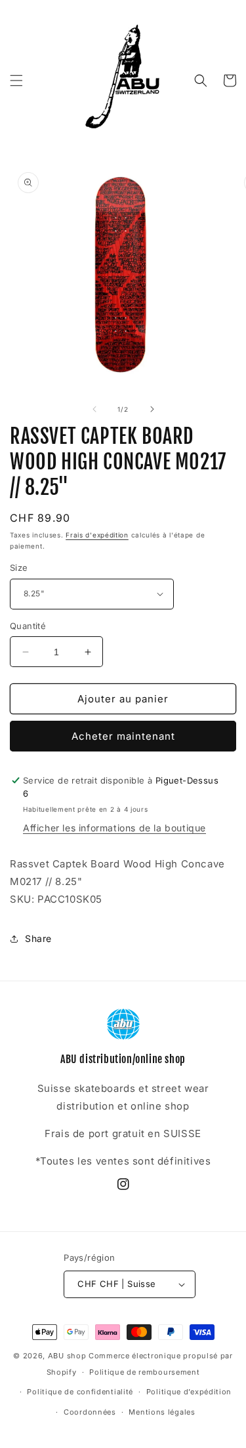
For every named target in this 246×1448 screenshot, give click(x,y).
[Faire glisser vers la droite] (152, 409)
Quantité (28, 626)
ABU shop (67, 1355)
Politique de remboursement (144, 1372)
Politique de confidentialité (80, 1391)
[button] (16, 80)
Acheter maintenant (123, 736)
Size (19, 567)
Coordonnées (90, 1412)
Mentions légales (162, 1412)
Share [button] (38, 938)
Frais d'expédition (97, 535)
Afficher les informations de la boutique (114, 827)
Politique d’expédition (189, 1391)
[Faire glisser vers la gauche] (94, 409)
